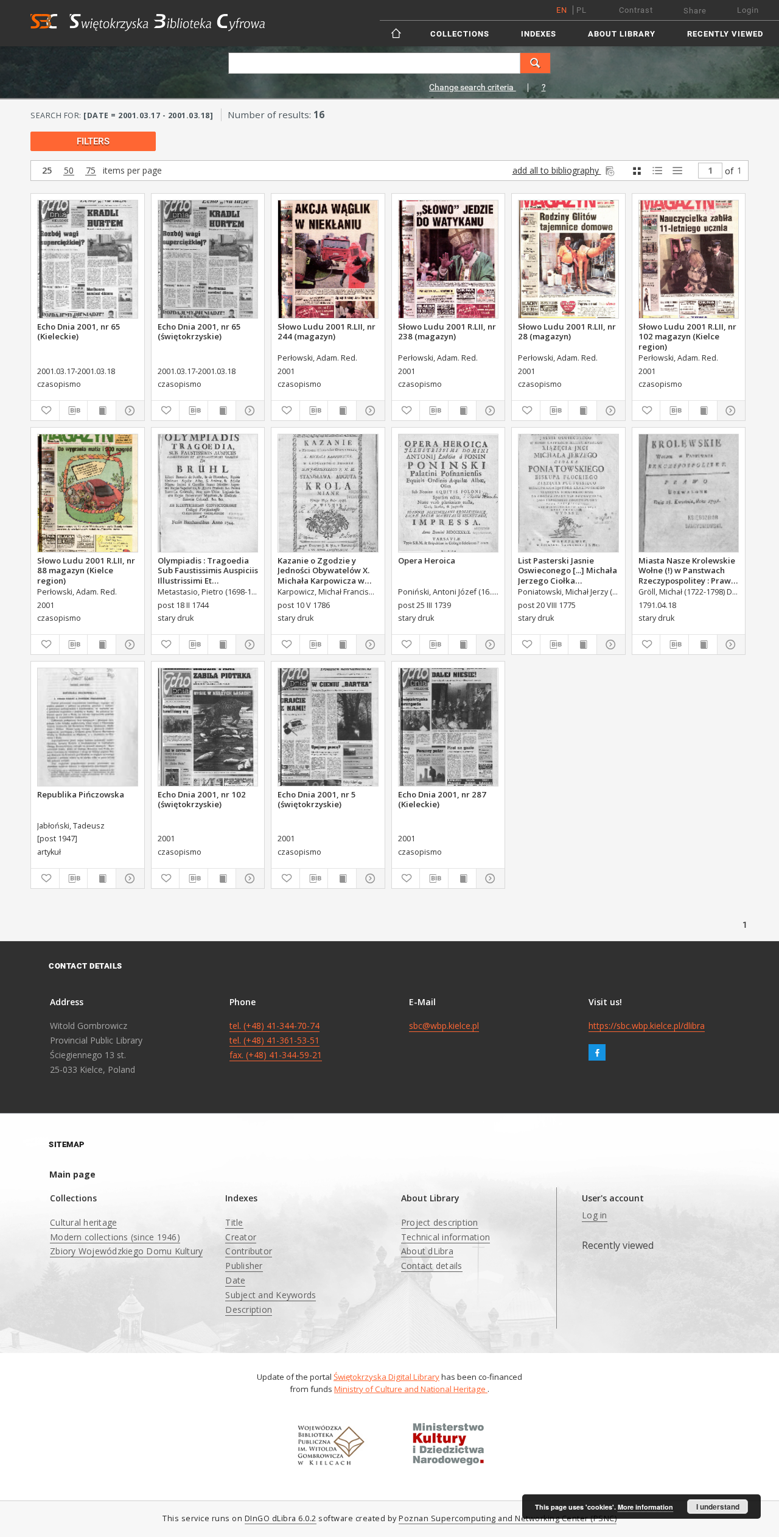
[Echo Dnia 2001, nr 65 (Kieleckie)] (88, 259)
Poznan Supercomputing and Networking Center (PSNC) (508, 1518)
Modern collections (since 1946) (115, 1237)
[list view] (677, 170)
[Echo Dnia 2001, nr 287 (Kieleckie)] (448, 727)
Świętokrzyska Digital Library (386, 1376)
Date (235, 1280)
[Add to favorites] (45, 410)
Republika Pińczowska (80, 794)
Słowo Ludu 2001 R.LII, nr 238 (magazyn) (447, 331)
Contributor (248, 1251)
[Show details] (128, 410)
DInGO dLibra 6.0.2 (280, 1518)
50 (69, 170)
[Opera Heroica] (448, 493)
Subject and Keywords (270, 1295)
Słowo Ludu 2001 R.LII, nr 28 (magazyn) (567, 331)
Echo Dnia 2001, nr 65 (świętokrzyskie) (199, 331)
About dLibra (427, 1251)
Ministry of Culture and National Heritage (410, 1388)
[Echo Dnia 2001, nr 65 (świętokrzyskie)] (208, 259)
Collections (459, 33)
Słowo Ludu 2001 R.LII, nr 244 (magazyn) (327, 331)
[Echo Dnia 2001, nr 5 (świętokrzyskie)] (328, 727)
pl (581, 10)
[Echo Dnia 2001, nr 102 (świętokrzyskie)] (208, 727)
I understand (717, 1506)
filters (93, 141)
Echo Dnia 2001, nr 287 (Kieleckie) (442, 799)
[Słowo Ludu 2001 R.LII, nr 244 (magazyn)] (328, 259)
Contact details (432, 1265)
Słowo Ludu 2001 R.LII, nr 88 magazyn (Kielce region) (86, 570)
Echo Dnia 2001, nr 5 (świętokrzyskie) (317, 799)
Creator (240, 1237)
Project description (439, 1222)
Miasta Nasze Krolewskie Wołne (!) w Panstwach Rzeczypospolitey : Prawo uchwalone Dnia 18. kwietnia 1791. (687, 570)
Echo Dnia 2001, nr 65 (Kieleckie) (79, 331)
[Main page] (397, 33)
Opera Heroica (426, 560)
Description (248, 1309)
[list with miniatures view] (657, 170)
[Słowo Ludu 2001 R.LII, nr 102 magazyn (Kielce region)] (689, 259)
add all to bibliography (556, 170)
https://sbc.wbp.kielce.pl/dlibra (647, 1025)
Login (748, 10)
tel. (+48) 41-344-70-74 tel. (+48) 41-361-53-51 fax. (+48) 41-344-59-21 (275, 1040)
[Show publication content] (102, 410)
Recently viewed (725, 33)
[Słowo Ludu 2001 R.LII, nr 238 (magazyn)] (448, 259)
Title (234, 1222)
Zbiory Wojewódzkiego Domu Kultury (126, 1251)
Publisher (243, 1265)
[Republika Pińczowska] (88, 727)
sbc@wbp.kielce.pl (444, 1025)
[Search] (535, 63)
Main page (72, 1174)
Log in (594, 1215)
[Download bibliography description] (74, 410)
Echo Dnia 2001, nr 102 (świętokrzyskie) (202, 799)
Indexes (538, 33)
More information (645, 1506)
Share (695, 10)
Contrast (636, 10)
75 (91, 170)
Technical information (445, 1237)
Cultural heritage (83, 1222)
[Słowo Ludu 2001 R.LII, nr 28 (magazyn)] (568, 259)
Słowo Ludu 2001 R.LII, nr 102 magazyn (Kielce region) (687, 336)
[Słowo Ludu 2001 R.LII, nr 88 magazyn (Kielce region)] (88, 493)
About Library (621, 33)
